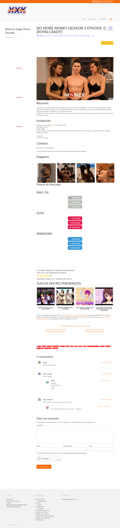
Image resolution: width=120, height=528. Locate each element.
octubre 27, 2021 (104, 399)
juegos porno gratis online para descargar (73, 315)
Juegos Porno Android (42, 510)
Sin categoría (40, 520)
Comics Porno (40, 499)
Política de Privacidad (13, 501)
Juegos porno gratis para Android (94, 331)
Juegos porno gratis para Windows (55, 329)
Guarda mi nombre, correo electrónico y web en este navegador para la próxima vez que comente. (63, 453)
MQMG (80, 346)
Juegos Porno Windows (84, 35)
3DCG (39, 346)
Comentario (40, 425)
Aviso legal (10, 499)
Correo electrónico (67, 446)
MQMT (84, 346)
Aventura (44, 346)
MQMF (76, 346)
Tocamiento (55, 348)
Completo (41, 508)
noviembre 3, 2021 (102, 406)
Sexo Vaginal (40, 348)
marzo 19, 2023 (104, 362)
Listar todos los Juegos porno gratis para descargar (75, 326)
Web (91, 446)
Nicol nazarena (48, 399)
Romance (102, 346)
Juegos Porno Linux (42, 512)
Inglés (39, 505)
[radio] (38, 276)
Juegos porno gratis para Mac (94, 329)
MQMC (72, 346)
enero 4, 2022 (105, 373)
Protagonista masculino (93, 346)
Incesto (67, 346)
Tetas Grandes (47, 348)
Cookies (9, 503)
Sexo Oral (108, 346)
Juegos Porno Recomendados (71, 35)
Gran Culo (62, 346)
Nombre (38, 446)
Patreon (53, 125)
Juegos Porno (49, 35)
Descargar (75, 198)
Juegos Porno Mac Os (58, 35)
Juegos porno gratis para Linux (56, 331)
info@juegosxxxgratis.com (69, 499)
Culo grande (56, 346)
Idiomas (38, 503)
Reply (110, 362)
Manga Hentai (42, 501)
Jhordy (45, 362)
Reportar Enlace (107, 43)
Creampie (49, 346)
